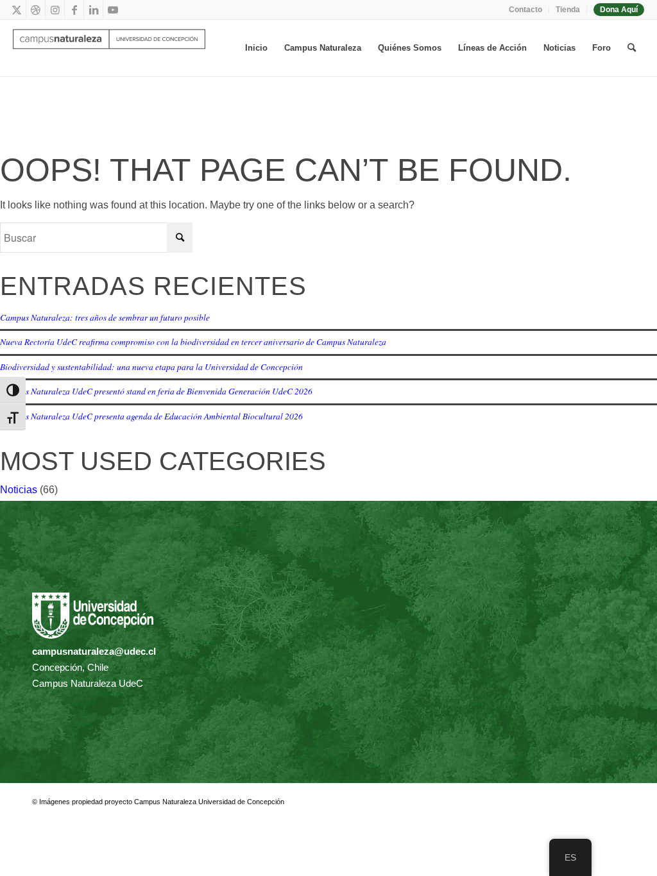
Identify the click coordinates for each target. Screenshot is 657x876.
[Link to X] (16, 9)
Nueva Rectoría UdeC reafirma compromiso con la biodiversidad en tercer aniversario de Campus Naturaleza (193, 341)
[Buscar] (631, 48)
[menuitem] (525, 9)
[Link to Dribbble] (35, 9)
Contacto (525, 9)
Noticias (18, 489)
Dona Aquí (619, 9)
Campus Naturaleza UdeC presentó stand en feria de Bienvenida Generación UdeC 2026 (156, 391)
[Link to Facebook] (74, 9)
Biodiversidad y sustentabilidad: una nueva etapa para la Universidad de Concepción (151, 366)
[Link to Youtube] (113, 9)
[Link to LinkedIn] (93, 9)
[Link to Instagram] (55, 9)
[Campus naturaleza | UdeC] (109, 48)
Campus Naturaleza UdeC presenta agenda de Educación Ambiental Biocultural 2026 (151, 416)
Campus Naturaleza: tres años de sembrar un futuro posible (105, 317)
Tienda (568, 9)
